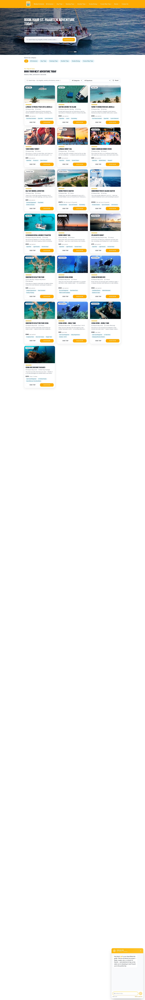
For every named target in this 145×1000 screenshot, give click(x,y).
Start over (115, 996)
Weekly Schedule (39, 4)
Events (116, 4)
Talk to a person (138, 996)
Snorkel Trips (81, 4)
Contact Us (125, 4)
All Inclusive (49, 4)
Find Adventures (69, 39)
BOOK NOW (46, 122)
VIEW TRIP (32, 122)
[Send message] (140, 993)
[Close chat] (140, 950)
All (26, 61)
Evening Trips (70, 4)
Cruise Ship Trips (105, 4)
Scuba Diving (93, 4)
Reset (116, 80)
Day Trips (59, 4)
